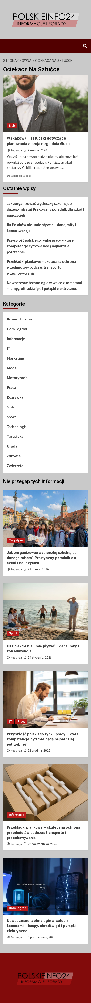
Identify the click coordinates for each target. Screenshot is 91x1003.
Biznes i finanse (19, 319)
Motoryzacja (17, 377)
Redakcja (16, 150)
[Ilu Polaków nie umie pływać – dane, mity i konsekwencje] (45, 611)
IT (8, 348)
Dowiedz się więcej (19, 175)
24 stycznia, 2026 (40, 657)
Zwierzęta (15, 465)
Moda (12, 368)
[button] (8, 45)
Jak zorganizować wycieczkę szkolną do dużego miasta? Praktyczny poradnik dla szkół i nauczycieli (45, 209)
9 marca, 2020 (37, 150)
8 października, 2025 (41, 937)
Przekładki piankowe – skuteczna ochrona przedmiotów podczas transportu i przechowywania (41, 267)
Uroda (12, 446)
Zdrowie (14, 456)
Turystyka (15, 436)
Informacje (16, 338)
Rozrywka (15, 397)
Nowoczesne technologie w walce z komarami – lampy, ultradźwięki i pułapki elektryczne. (44, 285)
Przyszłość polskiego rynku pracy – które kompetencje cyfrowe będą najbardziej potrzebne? (40, 246)
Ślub (12, 125)
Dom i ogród (17, 329)
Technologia (17, 426)
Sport (11, 417)
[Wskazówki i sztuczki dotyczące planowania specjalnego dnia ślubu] (45, 103)
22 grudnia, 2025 (39, 750)
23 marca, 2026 (38, 569)
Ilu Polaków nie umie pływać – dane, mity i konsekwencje (41, 227)
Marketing (15, 358)
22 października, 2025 (42, 844)
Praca (11, 387)
